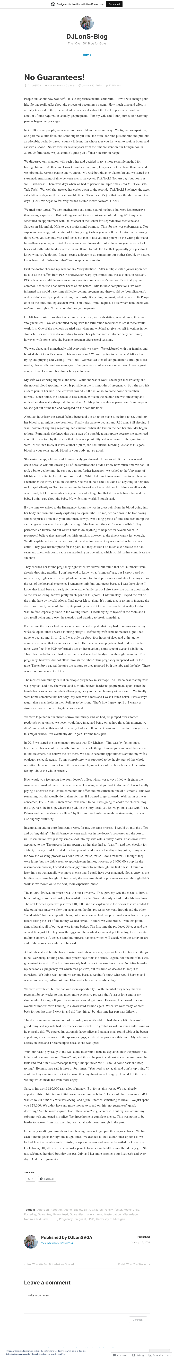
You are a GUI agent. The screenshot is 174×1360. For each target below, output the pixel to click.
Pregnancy (66, 1219)
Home (87, 54)
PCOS (53, 1219)
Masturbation (112, 1214)
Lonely (89, 1214)
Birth (87, 1209)
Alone (68, 1209)
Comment (138, 1319)
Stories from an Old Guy (61, 85)
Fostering (30, 1214)
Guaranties (77, 1214)
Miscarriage (130, 1214)
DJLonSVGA (34, 85)
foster (118, 1209)
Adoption (57, 1209)
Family (109, 1209)
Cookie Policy (60, 1353)
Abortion (43, 1209)
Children (97, 1209)
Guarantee (44, 1214)
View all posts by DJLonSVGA (57, 1242)
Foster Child (131, 1209)
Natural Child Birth (36, 1219)
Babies (78, 1209)
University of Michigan (110, 1219)
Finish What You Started (132, 1264)
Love (99, 1214)
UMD (91, 1219)
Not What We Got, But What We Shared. (49, 1264)
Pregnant (80, 1219)
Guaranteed (60, 1214)
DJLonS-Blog (87, 36)
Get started (114, 4)
